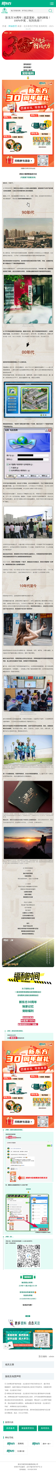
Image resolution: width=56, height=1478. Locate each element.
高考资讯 (45, 1428)
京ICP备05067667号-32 (34, 1467)
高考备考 (10, 1428)
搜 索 (50, 11)
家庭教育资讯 (27, 1428)
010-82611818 (32, 1469)
